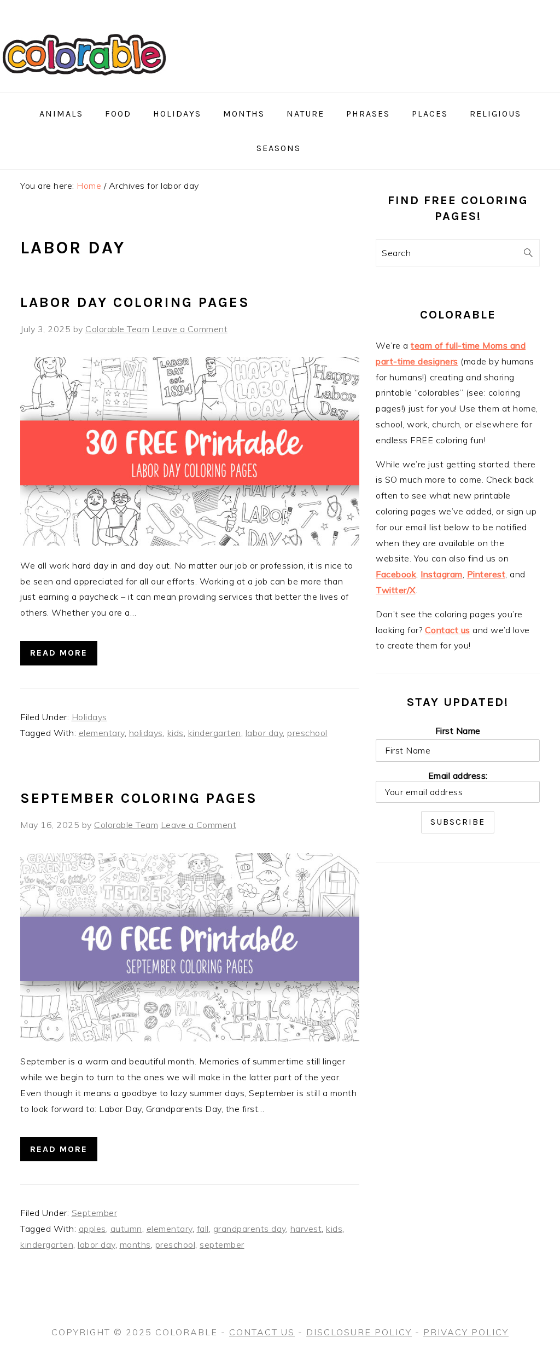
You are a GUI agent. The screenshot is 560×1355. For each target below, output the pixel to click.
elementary (102, 732)
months (135, 1244)
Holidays (89, 716)
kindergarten (214, 732)
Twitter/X (396, 589)
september (222, 1244)
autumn (126, 1228)
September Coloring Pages (139, 798)
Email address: (458, 775)
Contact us (447, 629)
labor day (264, 732)
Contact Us (262, 1332)
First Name (458, 730)
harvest (306, 1228)
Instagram (442, 574)
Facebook (396, 574)
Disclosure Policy (359, 1332)
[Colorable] (84, 88)
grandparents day (249, 1228)
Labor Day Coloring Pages (135, 302)
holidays (146, 732)
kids (175, 732)
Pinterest (486, 574)
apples (92, 1228)
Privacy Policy (466, 1332)
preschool (307, 732)
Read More (59, 652)
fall (203, 1228)
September (95, 1212)
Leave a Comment (190, 328)
